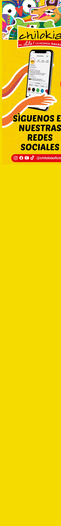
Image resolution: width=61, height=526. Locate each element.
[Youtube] (26, 157)
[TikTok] (32, 157)
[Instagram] (15, 157)
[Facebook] (21, 157)
